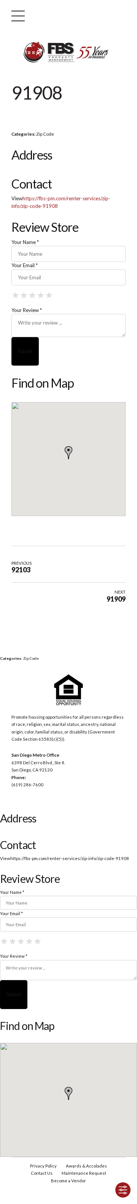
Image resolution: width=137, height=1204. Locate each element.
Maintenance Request (84, 1173)
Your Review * (26, 310)
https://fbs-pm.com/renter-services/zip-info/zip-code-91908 (69, 858)
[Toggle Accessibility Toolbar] (123, 1190)
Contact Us (42, 1173)
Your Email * (24, 265)
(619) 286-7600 (27, 784)
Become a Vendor (68, 1180)
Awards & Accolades (86, 1165)
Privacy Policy (43, 1165)
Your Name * (25, 242)
